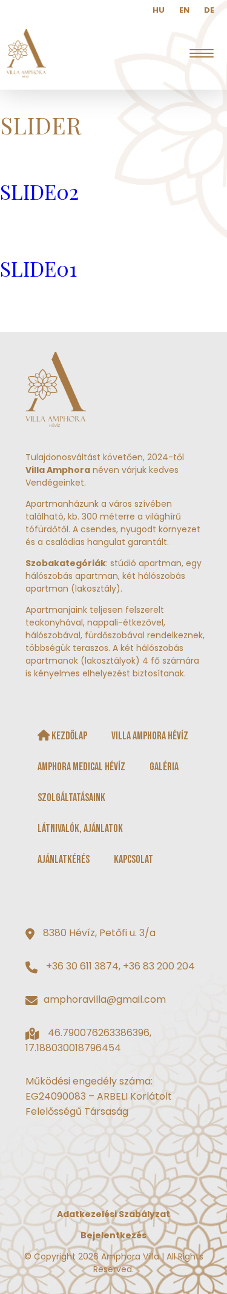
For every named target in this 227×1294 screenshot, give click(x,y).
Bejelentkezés (113, 1235)
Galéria (164, 767)
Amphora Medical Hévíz (81, 767)
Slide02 (39, 191)
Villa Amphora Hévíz (149, 736)
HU (159, 10)
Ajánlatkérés (64, 859)
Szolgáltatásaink (71, 797)
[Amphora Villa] (26, 53)
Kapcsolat (133, 859)
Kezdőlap (68, 736)
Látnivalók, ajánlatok (80, 828)
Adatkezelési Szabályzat (113, 1214)
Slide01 (38, 268)
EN (184, 10)
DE (209, 10)
